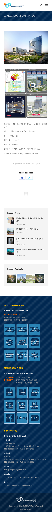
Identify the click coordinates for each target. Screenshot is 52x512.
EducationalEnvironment (35, 342)
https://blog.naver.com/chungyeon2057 (18, 485)
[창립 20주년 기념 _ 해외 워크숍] (27, 229)
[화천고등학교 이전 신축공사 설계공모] (30, 278)
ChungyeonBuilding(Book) (22, 405)
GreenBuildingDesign (9, 342)
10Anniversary (34, 405)
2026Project (10, 329)
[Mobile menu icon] (46, 5)
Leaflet (22, 392)
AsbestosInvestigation (34, 355)
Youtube (34, 418)
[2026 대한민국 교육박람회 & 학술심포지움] (30, 250)
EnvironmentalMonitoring (22, 355)
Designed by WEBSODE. (26, 509)
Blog (22, 418)
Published (35, 392)
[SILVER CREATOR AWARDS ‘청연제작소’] (29, 239)
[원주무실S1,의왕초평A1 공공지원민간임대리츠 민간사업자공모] (40, 278)
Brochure (9, 392)
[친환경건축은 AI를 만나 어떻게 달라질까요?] (29, 219)
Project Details (24, 164)
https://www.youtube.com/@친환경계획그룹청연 (21, 477)
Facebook (9, 418)
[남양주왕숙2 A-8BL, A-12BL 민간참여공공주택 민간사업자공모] (21, 278)
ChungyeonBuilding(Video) (9, 405)
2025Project (22, 329)
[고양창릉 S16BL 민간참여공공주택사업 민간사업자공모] (12, 278)
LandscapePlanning (9, 355)
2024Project (35, 329)
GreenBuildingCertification (22, 342)
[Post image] (10, 220)
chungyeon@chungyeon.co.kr (15, 469)
